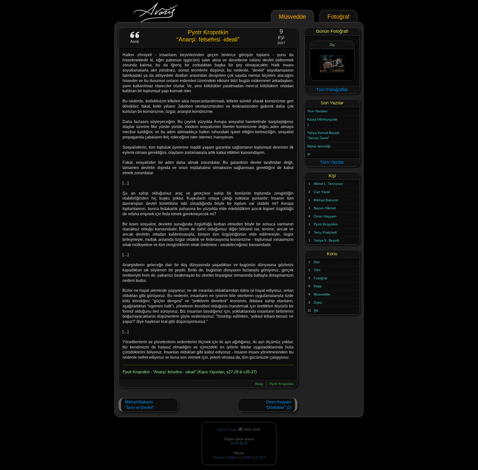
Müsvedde (322, 294)
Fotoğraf (320, 278)
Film (317, 270)
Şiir (316, 310)
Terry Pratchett (325, 232)
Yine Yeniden (317, 111)
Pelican (219, 457)
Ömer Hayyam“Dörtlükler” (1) (278, 405)
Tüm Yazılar (332, 162)
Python (233, 457)
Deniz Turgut (228, 429)
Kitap (259, 384)
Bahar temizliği (318, 146)
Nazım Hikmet (325, 208)
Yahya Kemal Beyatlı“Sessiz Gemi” (323, 135)
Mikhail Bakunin (326, 200)
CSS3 (260, 457)
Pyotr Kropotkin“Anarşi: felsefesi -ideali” (208, 36)
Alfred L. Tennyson (328, 184)
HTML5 (247, 457)
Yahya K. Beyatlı (326, 240)
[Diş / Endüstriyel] (332, 65)
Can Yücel (322, 192)
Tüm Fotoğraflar (332, 89)
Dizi (316, 262)
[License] (239, 443)
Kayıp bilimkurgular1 (322, 122)
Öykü (318, 302)
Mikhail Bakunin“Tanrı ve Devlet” (139, 405)
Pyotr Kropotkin (281, 384)
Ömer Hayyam (325, 216)
